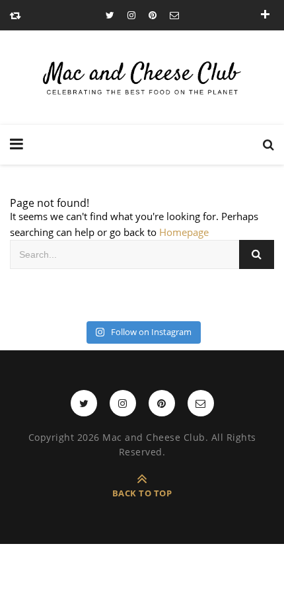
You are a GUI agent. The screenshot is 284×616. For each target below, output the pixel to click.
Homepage (184, 232)
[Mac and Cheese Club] (142, 77)
